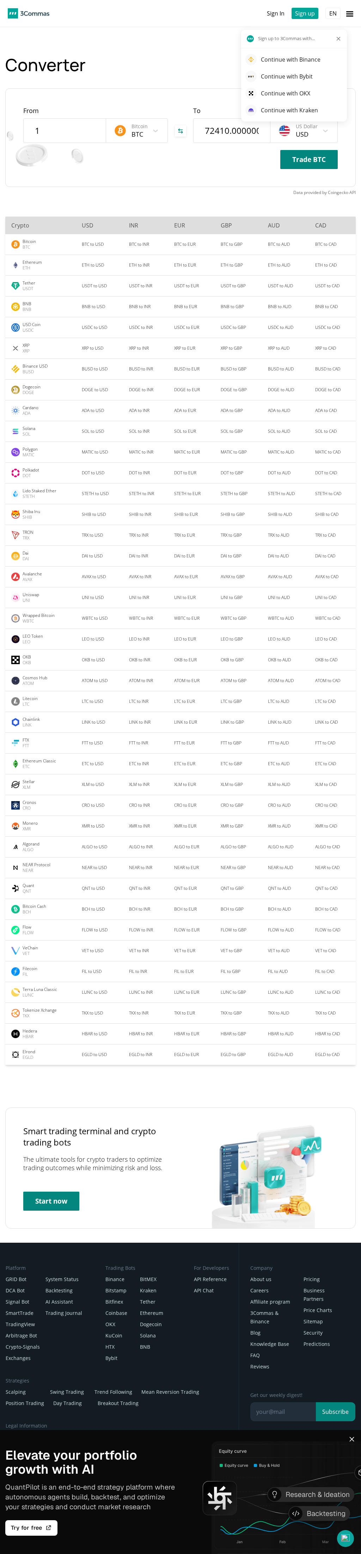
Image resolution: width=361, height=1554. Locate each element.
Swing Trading (67, 1391)
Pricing (312, 1279)
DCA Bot (15, 1290)
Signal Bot (17, 1301)
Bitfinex (114, 1301)
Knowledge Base (269, 1344)
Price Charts (318, 1310)
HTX (110, 1346)
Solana (148, 1335)
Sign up (305, 13)
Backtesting (59, 1290)
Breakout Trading (118, 1403)
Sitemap (313, 1321)
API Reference (210, 1279)
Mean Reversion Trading (170, 1391)
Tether (147, 1301)
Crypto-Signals (23, 1346)
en (333, 13)
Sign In (275, 13)
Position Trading (25, 1403)
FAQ (255, 1355)
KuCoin (113, 1335)
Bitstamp (116, 1290)
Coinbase (116, 1313)
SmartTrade (19, 1313)
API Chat (204, 1290)
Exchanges (18, 1358)
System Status (62, 1279)
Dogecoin (151, 1324)
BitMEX (148, 1279)
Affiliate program (270, 1301)
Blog (255, 1332)
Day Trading (67, 1403)
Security (313, 1332)
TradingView (20, 1324)
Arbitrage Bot (21, 1335)
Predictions (317, 1344)
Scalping (16, 1391)
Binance (114, 1279)
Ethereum (151, 1313)
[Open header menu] (349, 13)
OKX (110, 1324)
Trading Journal (63, 1313)
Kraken (148, 1290)
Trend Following (113, 1391)
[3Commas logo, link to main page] (28, 13)
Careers (259, 1290)
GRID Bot (16, 1279)
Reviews (259, 1366)
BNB (145, 1346)
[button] (345, 1538)
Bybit (111, 1358)
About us (260, 1279)
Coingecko (338, 192)
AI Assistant (59, 1301)
